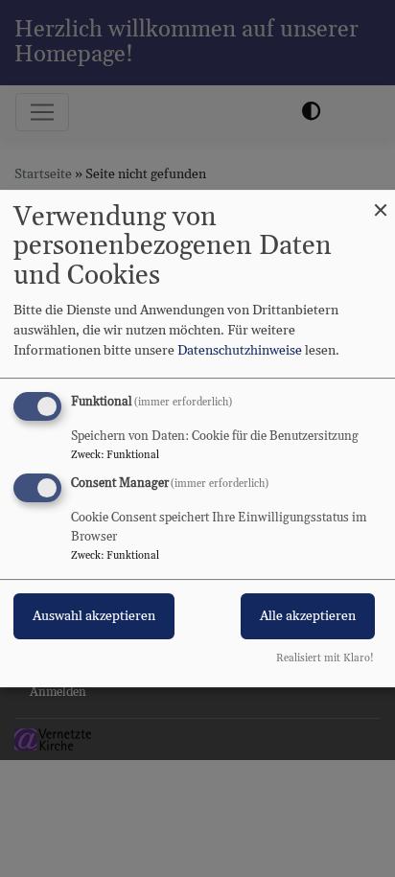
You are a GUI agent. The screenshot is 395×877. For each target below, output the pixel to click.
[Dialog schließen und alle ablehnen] (380, 202)
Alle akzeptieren (308, 617)
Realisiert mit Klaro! (325, 658)
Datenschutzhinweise (239, 350)
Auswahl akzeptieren (94, 617)
